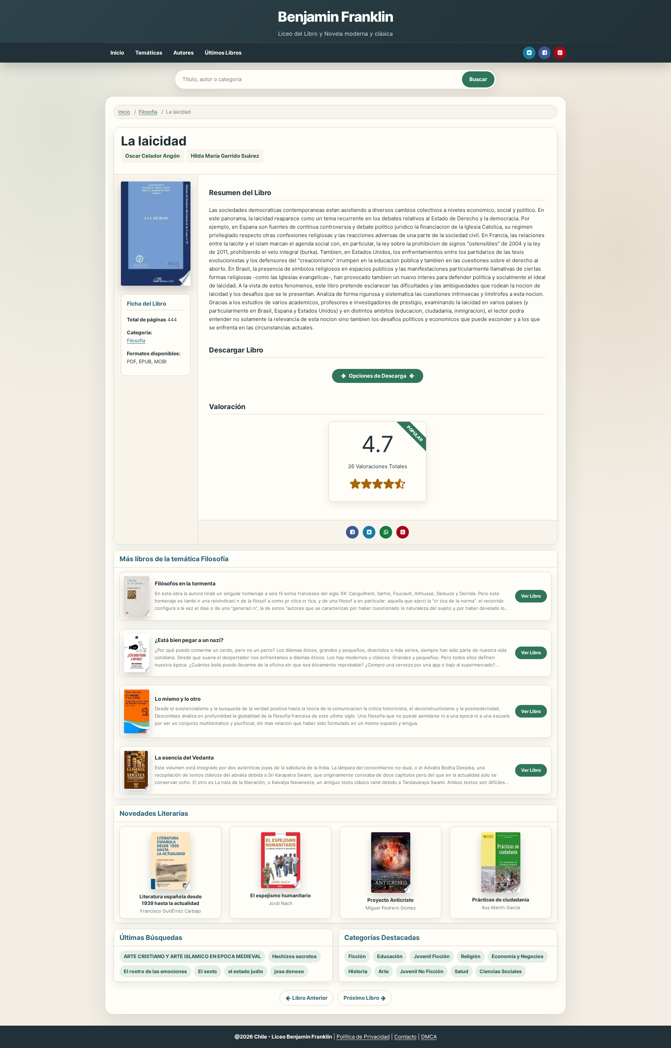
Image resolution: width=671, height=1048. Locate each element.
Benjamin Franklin (335, 16)
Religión (471, 956)
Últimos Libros (223, 52)
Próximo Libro (361, 997)
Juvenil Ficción (432, 956)
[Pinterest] (560, 53)
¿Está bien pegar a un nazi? (189, 640)
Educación (390, 956)
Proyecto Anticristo (390, 900)
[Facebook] (544, 53)
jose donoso (289, 971)
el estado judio (245, 971)
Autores (183, 52)
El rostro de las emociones (155, 971)
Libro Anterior (309, 997)
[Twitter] (529, 53)
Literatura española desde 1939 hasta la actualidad (170, 899)
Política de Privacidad (363, 1036)
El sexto (207, 971)
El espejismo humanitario (280, 895)
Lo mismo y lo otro (178, 699)
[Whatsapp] (386, 532)
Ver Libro (531, 596)
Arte (383, 971)
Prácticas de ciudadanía (500, 900)
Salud (461, 971)
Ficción (357, 956)
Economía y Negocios (517, 956)
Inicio (117, 52)
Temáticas (148, 52)
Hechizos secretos (294, 956)
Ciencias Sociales (500, 971)
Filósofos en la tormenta (185, 583)
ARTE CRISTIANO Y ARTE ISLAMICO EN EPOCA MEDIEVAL (192, 956)
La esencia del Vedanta (184, 757)
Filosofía (148, 112)
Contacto (405, 1036)
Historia (357, 971)
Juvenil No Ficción (421, 971)
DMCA (429, 1036)
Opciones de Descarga (377, 375)
